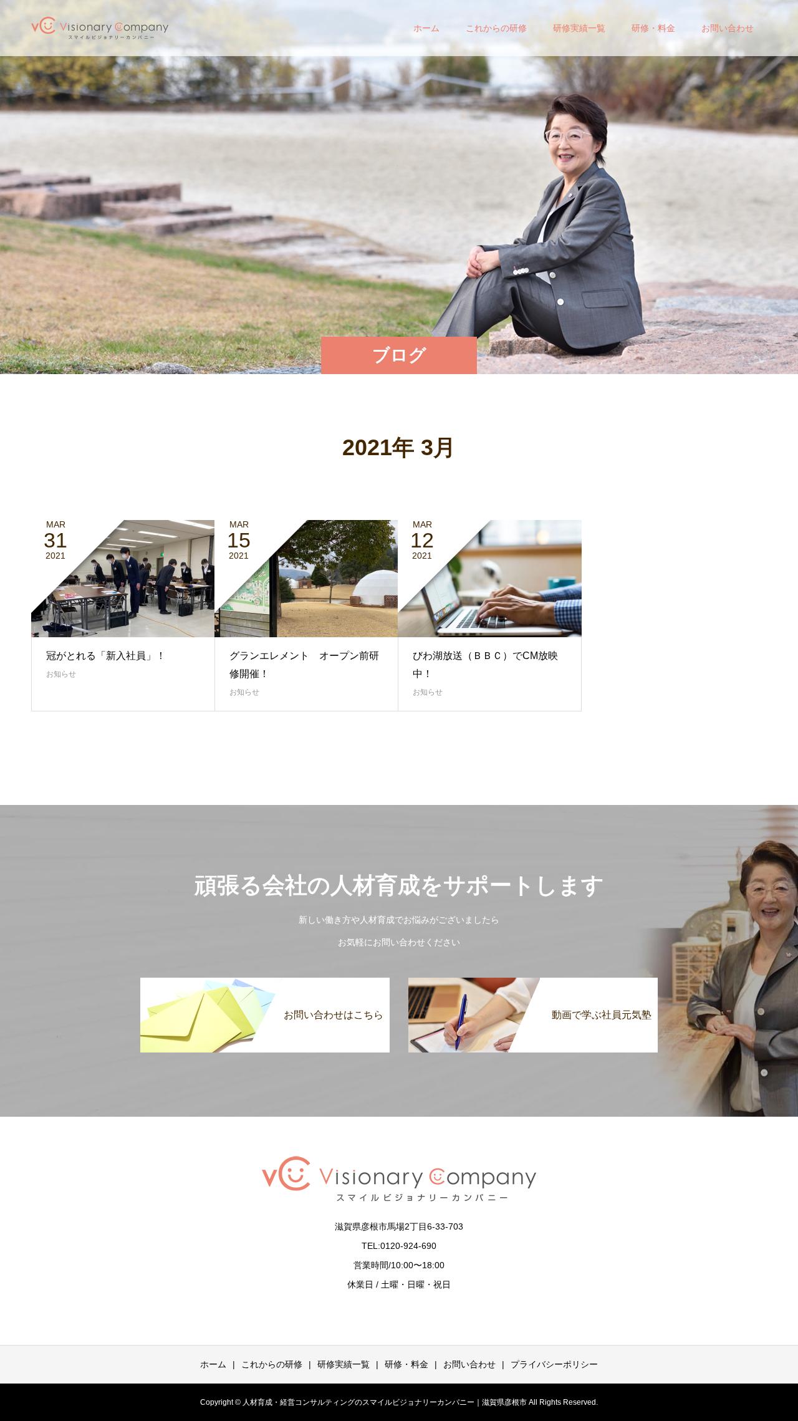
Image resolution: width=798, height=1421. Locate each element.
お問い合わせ (727, 28)
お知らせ (61, 674)
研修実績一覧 (579, 28)
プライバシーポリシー (554, 1364)
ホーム (426, 28)
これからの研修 (496, 28)
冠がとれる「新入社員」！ (106, 655)
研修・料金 (653, 28)
